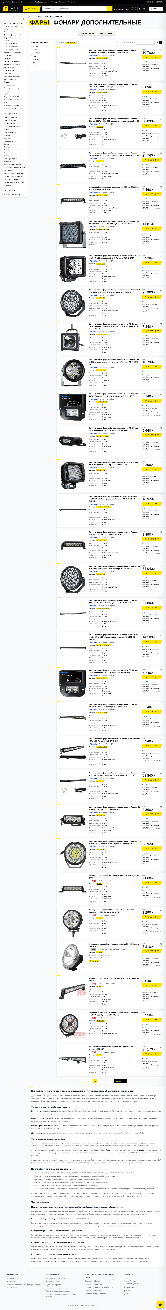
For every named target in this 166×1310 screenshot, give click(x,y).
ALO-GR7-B (100, 849)
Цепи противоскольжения (13, 173)
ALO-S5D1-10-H (102, 195)
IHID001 (99, 952)
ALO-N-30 (100, 127)
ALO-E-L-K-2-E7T (103, 436)
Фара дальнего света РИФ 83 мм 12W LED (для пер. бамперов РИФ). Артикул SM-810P (111, 911)
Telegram (62, 2)
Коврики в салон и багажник (10, 39)
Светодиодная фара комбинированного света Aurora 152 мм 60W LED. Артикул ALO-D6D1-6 (114, 808)
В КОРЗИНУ (153, 57)
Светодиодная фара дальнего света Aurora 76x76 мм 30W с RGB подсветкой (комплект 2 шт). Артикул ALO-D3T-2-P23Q (113, 326)
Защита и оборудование (12, 194)
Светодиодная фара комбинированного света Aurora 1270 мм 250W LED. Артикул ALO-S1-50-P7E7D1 (113, 601)
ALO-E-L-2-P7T (102, 678)
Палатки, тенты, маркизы (13, 165)
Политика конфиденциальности (58, 1291)
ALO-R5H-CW (101, 298)
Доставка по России (93, 1281)
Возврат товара (52, 1281)
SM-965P (99, 986)
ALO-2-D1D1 (101, 263)
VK (75, 2)
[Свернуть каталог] (23, 19)
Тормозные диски (10, 44)
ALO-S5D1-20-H (102, 712)
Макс (70, 2)
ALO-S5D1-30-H (102, 92)
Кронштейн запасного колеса (12, 127)
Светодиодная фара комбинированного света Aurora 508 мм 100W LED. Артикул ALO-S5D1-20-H (113, 705)
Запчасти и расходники (13, 23)
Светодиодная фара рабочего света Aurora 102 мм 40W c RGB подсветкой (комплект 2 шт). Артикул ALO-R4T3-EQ (114, 361)
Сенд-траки (8, 170)
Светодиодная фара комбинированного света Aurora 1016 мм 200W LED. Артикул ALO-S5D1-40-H (113, 51)
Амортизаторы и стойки (12, 52)
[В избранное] (161, 50)
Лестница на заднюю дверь (14, 182)
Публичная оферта (53, 1285)
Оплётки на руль (10, 79)
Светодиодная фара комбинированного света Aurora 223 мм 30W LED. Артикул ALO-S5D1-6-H (115, 533)
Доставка (15, 2)
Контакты (159, 2)
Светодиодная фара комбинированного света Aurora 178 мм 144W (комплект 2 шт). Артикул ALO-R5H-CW (114, 291)
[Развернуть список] (41, 69)
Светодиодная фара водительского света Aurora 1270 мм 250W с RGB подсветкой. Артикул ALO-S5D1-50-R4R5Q (113, 498)
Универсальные (106, 33)
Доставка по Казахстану (94, 1291)
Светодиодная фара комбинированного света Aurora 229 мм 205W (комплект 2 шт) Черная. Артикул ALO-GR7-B (115, 842)
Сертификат (95, 961)
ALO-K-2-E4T (101, 470)
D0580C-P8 (100, 1020)
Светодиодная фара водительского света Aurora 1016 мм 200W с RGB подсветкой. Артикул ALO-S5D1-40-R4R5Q (113, 637)
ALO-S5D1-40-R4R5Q (103, 645)
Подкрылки (8, 82)
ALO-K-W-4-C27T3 (103, 229)
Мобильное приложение (55, 1278)
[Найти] (109, 8)
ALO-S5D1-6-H (101, 540)
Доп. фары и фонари (11, 159)
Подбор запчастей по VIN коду (46, 2)
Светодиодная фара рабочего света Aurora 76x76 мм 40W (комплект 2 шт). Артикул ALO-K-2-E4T (113, 463)
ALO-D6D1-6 (101, 815)
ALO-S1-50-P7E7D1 (103, 608)
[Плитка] (157, 42)
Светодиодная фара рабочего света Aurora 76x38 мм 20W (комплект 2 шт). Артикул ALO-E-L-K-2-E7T (113, 429)
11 (110, 1081)
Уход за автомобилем (12, 97)
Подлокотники (9, 67)
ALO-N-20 (100, 161)
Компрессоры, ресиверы (13, 176)
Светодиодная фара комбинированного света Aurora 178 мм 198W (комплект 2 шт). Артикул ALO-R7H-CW (114, 567)
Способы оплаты (27, 2)
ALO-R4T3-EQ (101, 370)
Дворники (7, 58)
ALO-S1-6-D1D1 (102, 747)
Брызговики (8, 55)
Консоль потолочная (11, 179)
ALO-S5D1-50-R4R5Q (103, 507)
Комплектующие (87, 33)
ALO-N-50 (100, 781)
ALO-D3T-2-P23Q (102, 334)
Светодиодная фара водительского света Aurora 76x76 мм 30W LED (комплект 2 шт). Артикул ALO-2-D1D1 (114, 256)
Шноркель (7, 162)
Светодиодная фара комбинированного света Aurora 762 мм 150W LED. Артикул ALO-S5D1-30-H (113, 85)
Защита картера (10, 32)
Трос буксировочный (11, 150)
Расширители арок (11, 123)
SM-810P (99, 918)
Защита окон (8, 153)
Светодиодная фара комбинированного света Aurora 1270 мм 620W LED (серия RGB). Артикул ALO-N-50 (113, 774)
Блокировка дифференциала (14, 167)
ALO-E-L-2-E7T (102, 402)
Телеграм (130, 1287)
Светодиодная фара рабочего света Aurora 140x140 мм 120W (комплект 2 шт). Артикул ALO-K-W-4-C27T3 (114, 222)
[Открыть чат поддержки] (160, 1304)
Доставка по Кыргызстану (95, 1294)
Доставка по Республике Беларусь (99, 1287)
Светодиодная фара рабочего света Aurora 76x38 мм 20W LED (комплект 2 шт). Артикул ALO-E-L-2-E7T (113, 395)
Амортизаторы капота (12, 64)
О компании (150, 2)
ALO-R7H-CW (101, 574)
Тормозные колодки (11, 46)
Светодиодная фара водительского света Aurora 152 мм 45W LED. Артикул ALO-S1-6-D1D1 (114, 740)
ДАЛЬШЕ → (121, 1081)
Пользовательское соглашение (58, 1288)
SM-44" (99, 1055)
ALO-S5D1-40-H (102, 58)
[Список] (160, 42)
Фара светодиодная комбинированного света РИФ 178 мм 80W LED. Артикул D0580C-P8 (113, 1013)
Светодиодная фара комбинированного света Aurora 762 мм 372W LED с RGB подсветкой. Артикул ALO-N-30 (114, 120)
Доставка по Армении (93, 1284)
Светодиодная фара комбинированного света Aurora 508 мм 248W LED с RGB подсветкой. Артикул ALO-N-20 (114, 154)
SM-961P (99, 884)
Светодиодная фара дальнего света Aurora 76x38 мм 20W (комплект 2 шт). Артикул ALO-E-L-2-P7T (113, 671)
